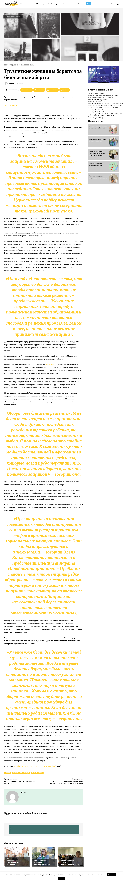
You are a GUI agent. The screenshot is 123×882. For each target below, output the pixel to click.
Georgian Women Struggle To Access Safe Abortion (34, 766)
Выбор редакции (15, 16)
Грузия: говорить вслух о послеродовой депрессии (22, 782)
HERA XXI (50, 364)
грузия (15, 773)
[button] (115, 4)
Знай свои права (27, 65)
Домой (8, 16)
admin (11, 83)
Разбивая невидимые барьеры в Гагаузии (96, 164)
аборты (7, 773)
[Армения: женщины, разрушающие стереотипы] (113, 178)
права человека (37, 773)
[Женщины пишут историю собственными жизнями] (16, 856)
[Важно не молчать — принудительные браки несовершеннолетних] (70, 856)
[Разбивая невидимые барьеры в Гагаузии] (113, 166)
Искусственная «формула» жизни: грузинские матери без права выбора (66, 782)
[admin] (6, 83)
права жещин (24, 773)
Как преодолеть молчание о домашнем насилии (42, 862)
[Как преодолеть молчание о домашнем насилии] (113, 141)
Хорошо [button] (61, 879)
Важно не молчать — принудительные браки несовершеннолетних (70, 861)
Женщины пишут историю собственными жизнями (14, 861)
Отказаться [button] (111, 875)
